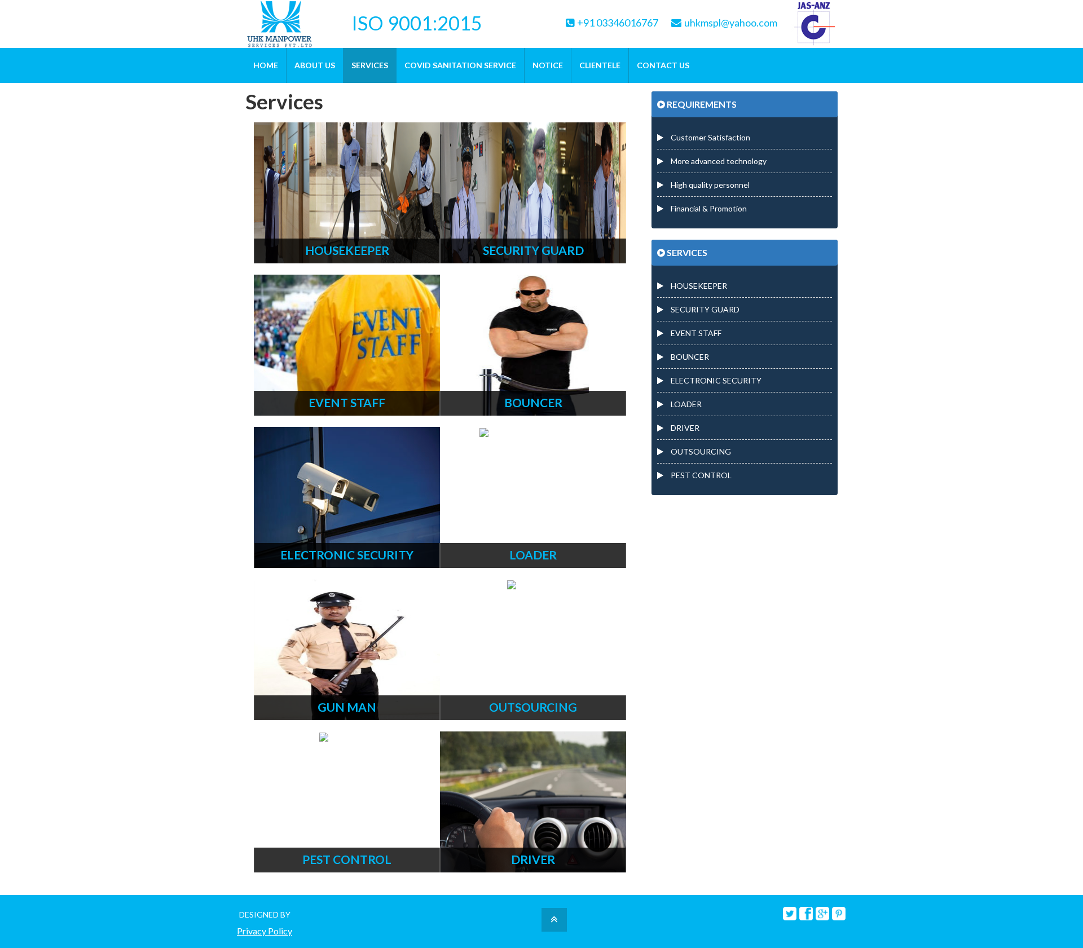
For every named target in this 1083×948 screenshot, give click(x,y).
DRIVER (684, 428)
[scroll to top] (554, 920)
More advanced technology (718, 161)
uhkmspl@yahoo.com (730, 23)
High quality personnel (709, 184)
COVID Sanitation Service (460, 65)
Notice (547, 65)
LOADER (685, 404)
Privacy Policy (264, 931)
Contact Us (663, 65)
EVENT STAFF (695, 333)
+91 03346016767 (617, 23)
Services (369, 65)
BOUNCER (689, 356)
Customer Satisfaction (709, 137)
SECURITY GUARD (704, 309)
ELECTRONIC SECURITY (715, 380)
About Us (314, 65)
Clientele (599, 65)
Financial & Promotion (708, 208)
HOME (265, 65)
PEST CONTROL (700, 475)
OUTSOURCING (700, 451)
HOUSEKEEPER (698, 285)
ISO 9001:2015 (416, 20)
